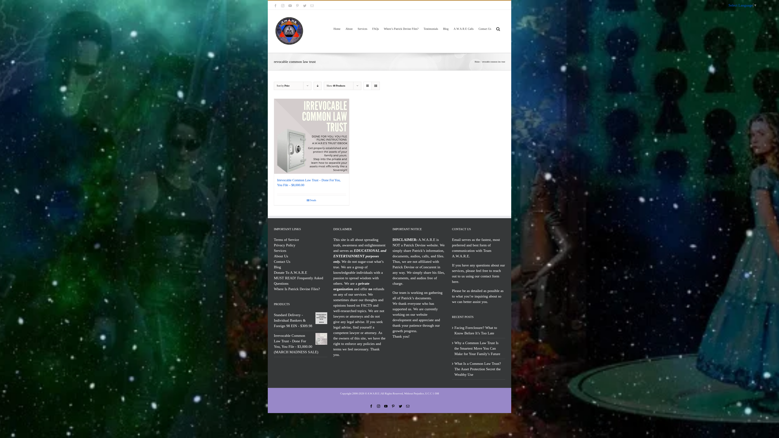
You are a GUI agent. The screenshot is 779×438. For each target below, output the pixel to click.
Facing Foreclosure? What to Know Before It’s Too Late (475, 330)
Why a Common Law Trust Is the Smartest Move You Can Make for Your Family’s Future (477, 348)
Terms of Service (286, 240)
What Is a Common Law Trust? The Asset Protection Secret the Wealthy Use (477, 369)
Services (280, 251)
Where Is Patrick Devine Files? (297, 289)
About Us (281, 256)
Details (313, 200)
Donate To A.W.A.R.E (290, 273)
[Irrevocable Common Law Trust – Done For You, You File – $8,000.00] (311, 136)
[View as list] (376, 86)
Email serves (461, 240)
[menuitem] (493, 5)
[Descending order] (318, 86)
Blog (277, 267)
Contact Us (282, 262)
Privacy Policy (284, 245)
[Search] (498, 28)
